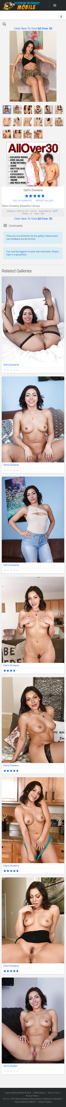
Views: (37, 213)
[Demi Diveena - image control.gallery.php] (7, 109)
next (61, 66)
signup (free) (20, 254)
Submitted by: (45, 211)
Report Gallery (44, 200)
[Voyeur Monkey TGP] (21, 5)
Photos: (25, 213)
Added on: (11, 211)
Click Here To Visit (33, 28)
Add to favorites (22, 200)
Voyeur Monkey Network (24, 1102)
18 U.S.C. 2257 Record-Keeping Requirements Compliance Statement (32, 1099)
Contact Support (45, 1102)
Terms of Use (53, 1093)
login (8, 254)
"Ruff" (55, 211)
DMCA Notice (39, 1093)
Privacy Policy (32, 1096)
